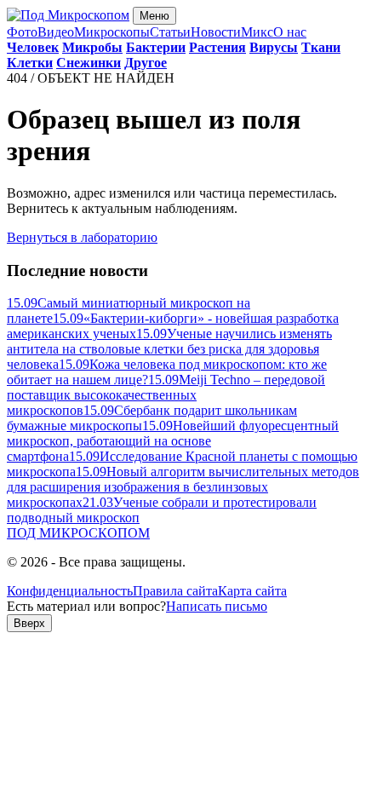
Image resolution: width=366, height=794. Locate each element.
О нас (289, 32)
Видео (55, 32)
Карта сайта (252, 591)
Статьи (170, 32)
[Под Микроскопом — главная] (68, 15)
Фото (22, 32)
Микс (257, 32)
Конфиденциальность (70, 591)
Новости (216, 32)
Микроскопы (112, 32)
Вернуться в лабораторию (82, 237)
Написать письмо (216, 606)
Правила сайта (175, 591)
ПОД (78, 533)
